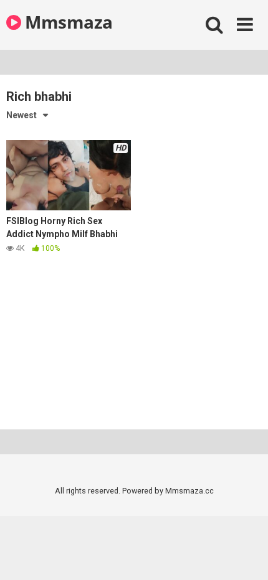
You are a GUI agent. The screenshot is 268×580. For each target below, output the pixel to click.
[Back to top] (245, 555)
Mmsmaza (67, 22)
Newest (21, 115)
